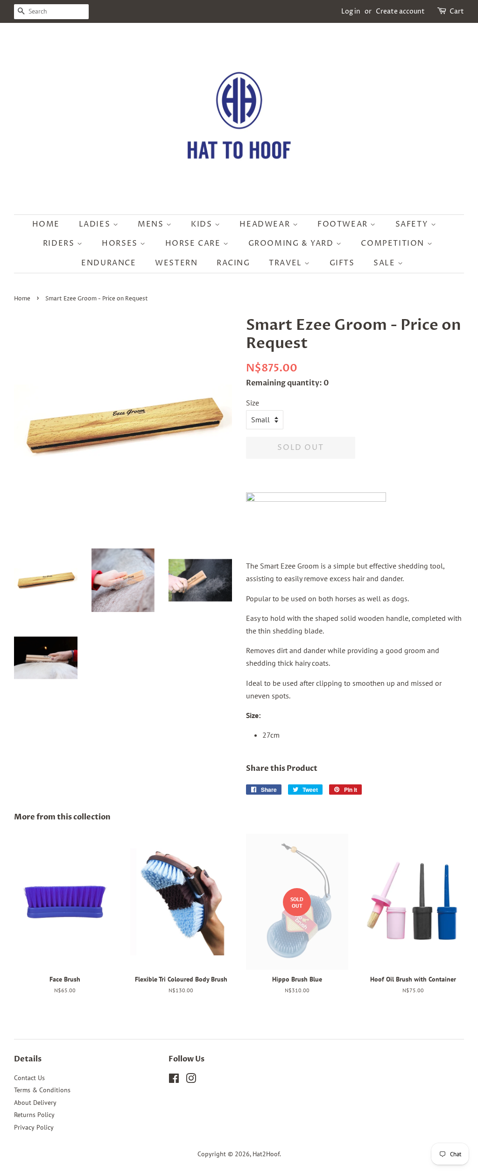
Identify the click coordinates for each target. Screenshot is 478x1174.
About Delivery (35, 1102)
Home (46, 224)
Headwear (265, 224)
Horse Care (194, 243)
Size (252, 402)
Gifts (342, 263)
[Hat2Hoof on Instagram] (191, 1080)
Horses (121, 243)
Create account (400, 11)
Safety (413, 224)
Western (176, 263)
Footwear (343, 224)
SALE (385, 263)
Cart (457, 11)
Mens (152, 224)
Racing (233, 263)
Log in (350, 11)
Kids (203, 224)
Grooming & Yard (292, 243)
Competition (394, 243)
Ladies (96, 224)
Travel (286, 263)
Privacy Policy (34, 1127)
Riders (60, 243)
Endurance (108, 263)
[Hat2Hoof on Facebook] (174, 1080)
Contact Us (29, 1078)
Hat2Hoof (266, 1154)
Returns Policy (34, 1114)
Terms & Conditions (42, 1090)
